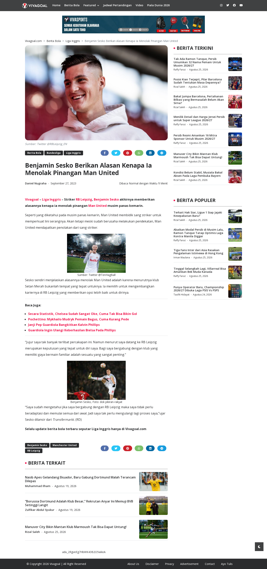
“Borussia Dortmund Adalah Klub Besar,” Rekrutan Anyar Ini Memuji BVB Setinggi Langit (79, 503)
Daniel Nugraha (36, 183)
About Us (133, 564)
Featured (89, 5)
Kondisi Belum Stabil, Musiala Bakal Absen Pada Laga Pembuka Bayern (198, 174)
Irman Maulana (182, 257)
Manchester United (65, 445)
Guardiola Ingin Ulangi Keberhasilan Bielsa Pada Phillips (72, 330)
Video (139, 5)
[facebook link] (234, 5)
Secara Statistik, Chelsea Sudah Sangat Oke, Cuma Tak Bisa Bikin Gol (82, 314)
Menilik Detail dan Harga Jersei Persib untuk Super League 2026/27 (199, 118)
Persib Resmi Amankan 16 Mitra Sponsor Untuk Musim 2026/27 (195, 136)
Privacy (169, 564)
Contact (210, 564)
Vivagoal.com (33, 41)
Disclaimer (152, 564)
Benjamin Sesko (106, 199)
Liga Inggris (72, 41)
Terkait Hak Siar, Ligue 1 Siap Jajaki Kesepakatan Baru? (198, 214)
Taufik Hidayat (181, 294)
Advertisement (189, 564)
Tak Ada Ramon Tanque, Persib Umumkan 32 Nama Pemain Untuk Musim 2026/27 (197, 62)
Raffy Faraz (180, 69)
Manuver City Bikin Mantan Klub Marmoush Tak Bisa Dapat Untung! (75, 527)
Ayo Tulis (227, 564)
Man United (97, 206)
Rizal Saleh (32, 531)
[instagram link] (221, 5)
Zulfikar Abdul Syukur (39, 509)
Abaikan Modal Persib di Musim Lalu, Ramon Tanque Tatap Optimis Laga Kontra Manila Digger (199, 233)
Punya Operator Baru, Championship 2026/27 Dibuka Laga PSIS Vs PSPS (199, 288)
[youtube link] (241, 5)
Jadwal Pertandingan (117, 5)
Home (56, 5)
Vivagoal (32, 199)
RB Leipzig (84, 199)
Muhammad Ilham (37, 486)
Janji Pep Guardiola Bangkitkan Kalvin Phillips (64, 325)
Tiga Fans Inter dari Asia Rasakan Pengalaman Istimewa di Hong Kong (198, 251)
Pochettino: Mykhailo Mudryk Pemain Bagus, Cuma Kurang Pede (78, 319)
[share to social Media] (105, 153)
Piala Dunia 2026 (158, 5)
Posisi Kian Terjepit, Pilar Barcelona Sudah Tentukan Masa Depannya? (198, 80)
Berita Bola (72, 5)
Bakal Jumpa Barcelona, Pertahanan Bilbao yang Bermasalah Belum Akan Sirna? (199, 99)
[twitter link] (228, 5)
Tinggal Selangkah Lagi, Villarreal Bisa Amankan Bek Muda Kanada (200, 270)
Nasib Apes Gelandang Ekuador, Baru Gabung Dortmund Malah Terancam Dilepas (80, 479)
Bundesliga (54, 153)
